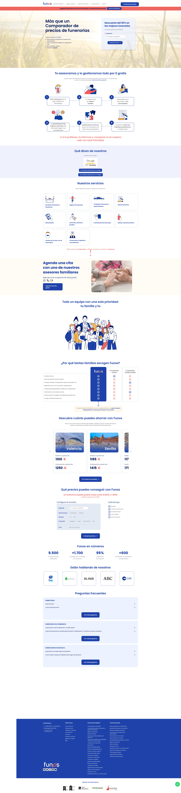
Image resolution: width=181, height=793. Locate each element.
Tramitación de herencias (94, 743)
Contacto (67, 734)
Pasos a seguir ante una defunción (118, 726)
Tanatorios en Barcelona (94, 757)
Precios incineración (92, 763)
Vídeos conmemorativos (94, 769)
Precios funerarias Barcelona (95, 749)
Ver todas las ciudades (89, 479)
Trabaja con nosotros (70, 730)
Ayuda (103, 4)
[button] (90, 163)
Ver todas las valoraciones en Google (90, 170)
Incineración (73, 513)
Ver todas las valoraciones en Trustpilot (90, 174)
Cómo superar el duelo (115, 752)
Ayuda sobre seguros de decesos (118, 750)
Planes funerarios (92, 734)
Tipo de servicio (62, 513)
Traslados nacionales (93, 765)
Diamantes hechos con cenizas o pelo (97, 773)
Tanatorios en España (93, 755)
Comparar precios (114, 42)
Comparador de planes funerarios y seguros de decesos (96, 729)
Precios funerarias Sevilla (94, 753)
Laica (79, 521)
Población (109, 33)
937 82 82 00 (57, 726)
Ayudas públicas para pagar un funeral (119, 740)
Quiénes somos (69, 728)
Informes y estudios (70, 736)
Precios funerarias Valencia (94, 751)
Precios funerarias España (94, 761)
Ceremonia (61, 521)
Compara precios (90, 536)
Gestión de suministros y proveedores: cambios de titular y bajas (97, 740)
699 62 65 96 (50, 728)
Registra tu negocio (70, 738)
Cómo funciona (69, 726)
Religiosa (72, 521)
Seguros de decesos (92, 732)
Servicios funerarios (58, 4)
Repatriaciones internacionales (95, 767)
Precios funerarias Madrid (94, 747)
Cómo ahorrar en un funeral (117, 736)
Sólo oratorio (86, 521)
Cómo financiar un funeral (116, 738)
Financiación (91, 745)
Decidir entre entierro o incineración (119, 728)
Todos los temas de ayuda (116, 756)
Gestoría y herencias (83, 4)
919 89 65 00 (49, 726)
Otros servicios (95, 4)
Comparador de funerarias (94, 726)
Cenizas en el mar (92, 771)
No (75, 517)
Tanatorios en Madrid (93, 759)
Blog (66, 740)
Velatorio (61, 517)
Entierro (81, 513)
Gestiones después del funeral (117, 730)
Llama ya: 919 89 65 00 (114, 8)
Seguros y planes (70, 4)
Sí (70, 517)
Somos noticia (68, 732)
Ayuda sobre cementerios (116, 754)
